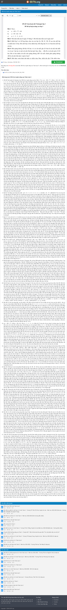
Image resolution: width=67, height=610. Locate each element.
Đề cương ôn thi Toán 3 (9, 524)
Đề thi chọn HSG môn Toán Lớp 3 (12, 506)
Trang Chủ (40, 5)
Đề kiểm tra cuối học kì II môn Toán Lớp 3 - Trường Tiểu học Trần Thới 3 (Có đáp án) (24, 577)
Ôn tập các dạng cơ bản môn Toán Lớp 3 (13, 585)
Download (59, 62)
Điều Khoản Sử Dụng (43, 602)
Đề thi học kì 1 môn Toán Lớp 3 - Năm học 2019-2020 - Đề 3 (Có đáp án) (21, 569)
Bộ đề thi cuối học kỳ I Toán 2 (11, 581)
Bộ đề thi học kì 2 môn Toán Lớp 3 (12, 560)
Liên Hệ (39, 599)
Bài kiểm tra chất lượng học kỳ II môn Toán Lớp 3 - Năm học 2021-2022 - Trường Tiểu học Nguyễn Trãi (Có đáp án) (31, 552)
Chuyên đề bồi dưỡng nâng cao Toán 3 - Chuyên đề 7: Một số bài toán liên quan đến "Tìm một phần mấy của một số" (31, 532)
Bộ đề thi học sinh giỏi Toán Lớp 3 (12, 519)
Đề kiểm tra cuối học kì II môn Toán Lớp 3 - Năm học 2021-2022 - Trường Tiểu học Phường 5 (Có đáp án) (29, 556)
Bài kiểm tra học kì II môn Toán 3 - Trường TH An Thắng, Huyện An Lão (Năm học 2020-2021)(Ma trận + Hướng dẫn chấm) (33, 528)
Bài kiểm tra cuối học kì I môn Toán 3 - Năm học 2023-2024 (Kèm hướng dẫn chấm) (24, 515)
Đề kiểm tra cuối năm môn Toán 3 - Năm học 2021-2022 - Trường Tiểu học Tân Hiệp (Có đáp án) (27, 544)
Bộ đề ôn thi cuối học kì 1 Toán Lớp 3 (13, 540)
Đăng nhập (53, 5)
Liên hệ (65, 5)
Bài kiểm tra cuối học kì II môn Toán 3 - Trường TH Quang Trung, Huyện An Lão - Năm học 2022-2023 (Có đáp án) (31, 536)
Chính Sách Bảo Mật (42, 604)
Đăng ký (47, 5)
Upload (59, 5)
